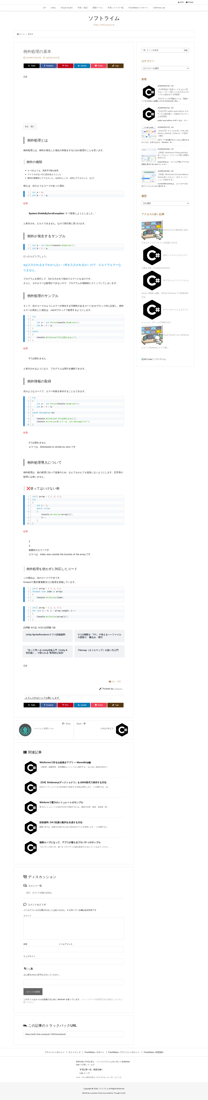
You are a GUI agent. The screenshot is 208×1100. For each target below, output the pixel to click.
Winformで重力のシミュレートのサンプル (61, 802)
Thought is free (119, 1093)
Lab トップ (85, 1073)
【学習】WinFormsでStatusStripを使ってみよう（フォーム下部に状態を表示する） (173, 155)
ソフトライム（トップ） (104, 1077)
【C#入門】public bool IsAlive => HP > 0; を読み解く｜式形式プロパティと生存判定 (173, 113)
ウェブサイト (29, 956)
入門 (119, 681)
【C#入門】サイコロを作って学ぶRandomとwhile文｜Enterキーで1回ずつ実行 (173, 133)
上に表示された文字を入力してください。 (42, 974)
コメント (27, 915)
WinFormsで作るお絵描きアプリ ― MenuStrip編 (65, 762)
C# (32, 34)
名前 (25, 944)
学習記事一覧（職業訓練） (91, 1069)
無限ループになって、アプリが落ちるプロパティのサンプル (70, 842)
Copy (120, 194)
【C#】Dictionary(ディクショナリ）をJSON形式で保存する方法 (72, 782)
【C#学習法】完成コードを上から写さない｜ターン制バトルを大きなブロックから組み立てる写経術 (173, 92)
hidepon (118, 688)
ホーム (22, 34)
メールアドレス (65, 944)
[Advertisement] (73, 99)
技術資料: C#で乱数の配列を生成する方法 (60, 822)
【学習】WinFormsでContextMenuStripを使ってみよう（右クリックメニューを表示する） (173, 177)
